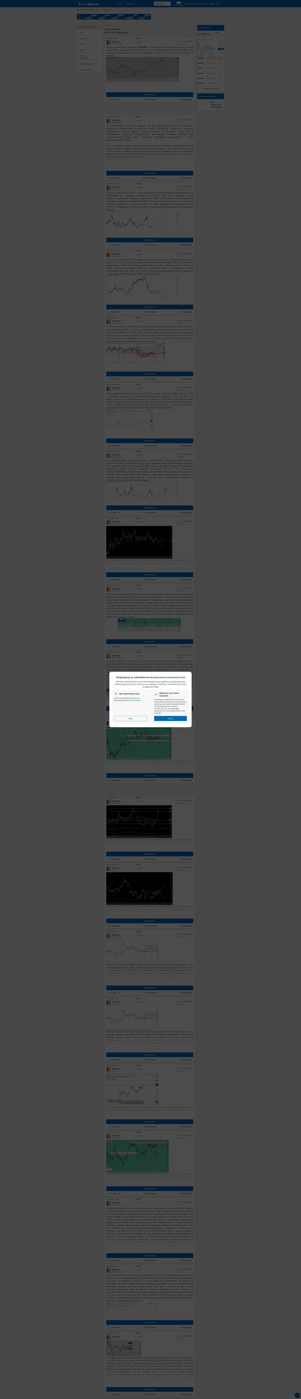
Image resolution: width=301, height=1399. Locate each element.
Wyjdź (130, 718)
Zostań (170, 718)
